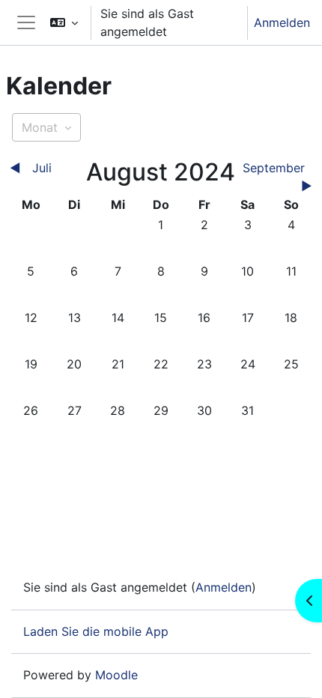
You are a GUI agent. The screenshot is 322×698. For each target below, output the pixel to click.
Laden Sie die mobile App (95, 631)
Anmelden (282, 22)
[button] (64, 22)
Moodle (116, 674)
